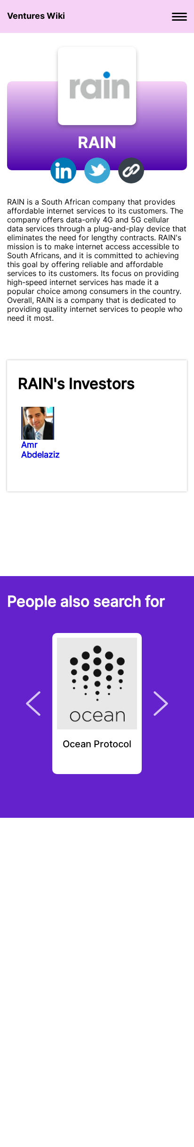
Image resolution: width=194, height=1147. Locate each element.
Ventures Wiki (36, 16)
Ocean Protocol (97, 744)
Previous (33, 703)
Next (161, 703)
